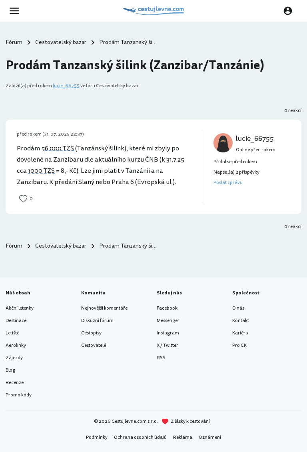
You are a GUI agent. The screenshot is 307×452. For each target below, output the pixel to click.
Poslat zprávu (228, 182)
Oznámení (210, 437)
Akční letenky (20, 308)
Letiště (12, 333)
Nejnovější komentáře (104, 308)
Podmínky (97, 437)
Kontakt (240, 320)
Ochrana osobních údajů (140, 437)
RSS (161, 357)
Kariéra (240, 333)
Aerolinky (16, 345)
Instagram (168, 333)
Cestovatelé (93, 345)
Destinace (16, 320)
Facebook (167, 308)
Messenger (168, 320)
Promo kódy (19, 395)
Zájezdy (14, 357)
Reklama (182, 437)
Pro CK (239, 345)
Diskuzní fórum (97, 320)
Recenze (15, 382)
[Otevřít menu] (17, 11)
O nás (238, 308)
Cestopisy (91, 333)
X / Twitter (167, 345)
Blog (10, 370)
